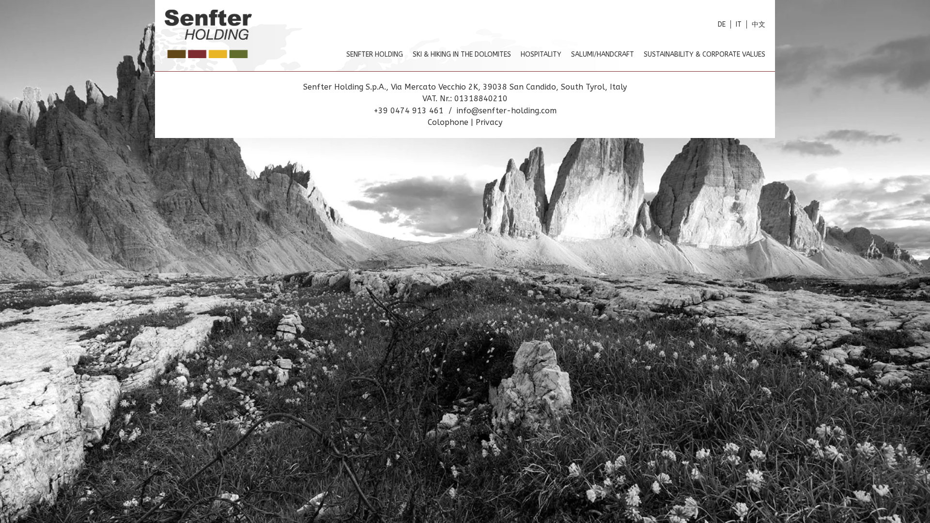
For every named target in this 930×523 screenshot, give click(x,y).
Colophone (449, 122)
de (722, 24)
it (739, 24)
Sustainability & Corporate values (704, 54)
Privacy (489, 122)
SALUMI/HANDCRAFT (602, 54)
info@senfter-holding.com (507, 110)
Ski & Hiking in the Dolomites (462, 54)
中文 (758, 24)
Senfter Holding (374, 54)
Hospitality (541, 54)
